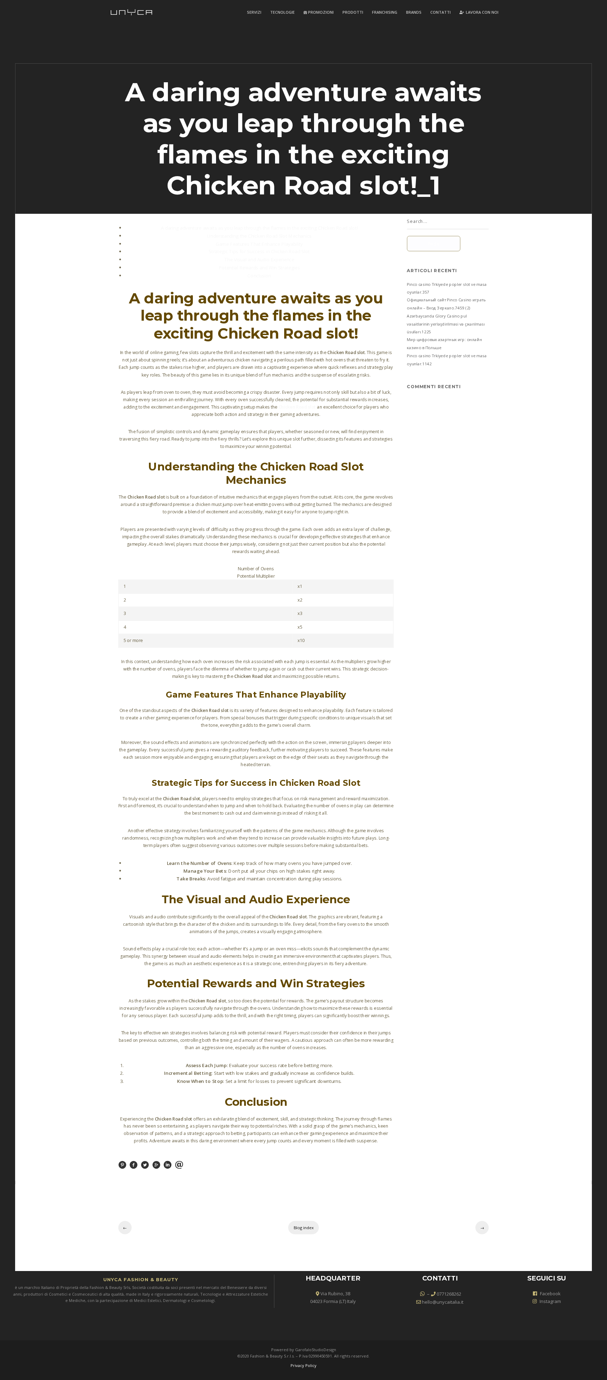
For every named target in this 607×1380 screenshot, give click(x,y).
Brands (414, 12)
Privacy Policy (303, 1365)
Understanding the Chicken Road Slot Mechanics (259, 235)
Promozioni (320, 12)
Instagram (550, 1301)
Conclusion (259, 275)
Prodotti (352, 12)
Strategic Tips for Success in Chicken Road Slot (259, 251)
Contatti (440, 12)
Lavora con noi (481, 12)
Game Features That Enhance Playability (259, 243)
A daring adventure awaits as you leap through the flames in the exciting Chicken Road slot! (259, 228)
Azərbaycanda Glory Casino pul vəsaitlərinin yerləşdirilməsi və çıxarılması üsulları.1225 (446, 323)
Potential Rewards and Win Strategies (259, 267)
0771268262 (448, 1294)
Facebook (550, 1293)
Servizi (254, 12)
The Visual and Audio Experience (259, 259)
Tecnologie (282, 12)
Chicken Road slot (297, 407)
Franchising (384, 12)
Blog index (304, 1228)
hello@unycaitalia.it (442, 1302)
